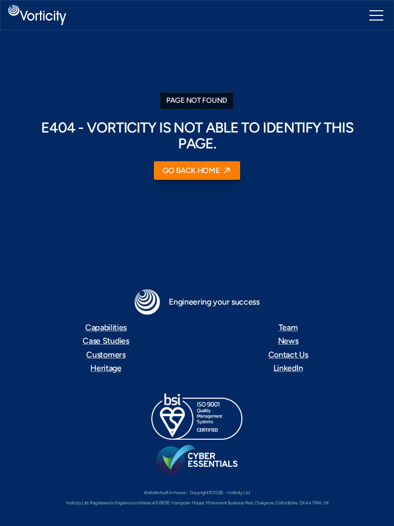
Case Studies (106, 341)
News (288, 341)
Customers (105, 355)
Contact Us (288, 355)
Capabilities (106, 327)
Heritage (105, 368)
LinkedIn (288, 368)
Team (288, 327)
